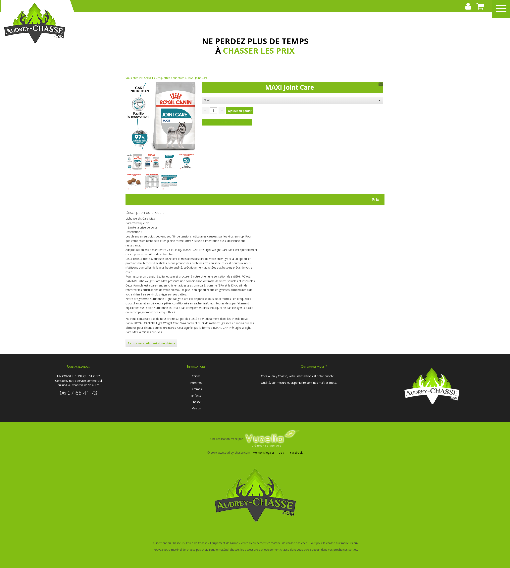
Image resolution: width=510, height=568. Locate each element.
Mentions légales (264, 452)
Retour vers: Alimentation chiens (151, 343)
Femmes (196, 389)
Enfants (196, 395)
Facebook (296, 452)
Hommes (196, 383)
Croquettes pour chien (170, 78)
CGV (281, 452)
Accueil (148, 78)
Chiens (196, 376)
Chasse (196, 402)
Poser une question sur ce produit (227, 122)
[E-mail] (381, 84)
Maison (196, 408)
